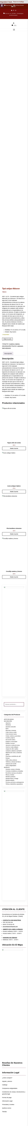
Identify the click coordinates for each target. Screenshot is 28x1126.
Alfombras (8, 724)
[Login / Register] (14, 23)
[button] (2, 5)
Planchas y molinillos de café (13, 756)
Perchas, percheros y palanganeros (15, 782)
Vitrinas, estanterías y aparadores (14, 784)
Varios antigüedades (11, 765)
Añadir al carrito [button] (14, 448)
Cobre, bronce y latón (11, 732)
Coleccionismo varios (11, 734)
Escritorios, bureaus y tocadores (14, 773)
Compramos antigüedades (9, 1088)
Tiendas (4, 1111)
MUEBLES (7, 767)
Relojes (8, 758)
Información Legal (7, 1101)
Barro (7, 728)
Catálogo (4, 1085)
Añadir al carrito (7, 339)
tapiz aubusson (6, 348)
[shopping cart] (13, 25)
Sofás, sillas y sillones (11, 760)
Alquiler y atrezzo (7, 1081)
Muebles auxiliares (10, 776)
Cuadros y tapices (14, 344)
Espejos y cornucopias (11, 741)
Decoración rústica (10, 739)
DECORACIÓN (6, 346)
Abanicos (8, 723)
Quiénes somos (6, 1108)
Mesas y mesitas (10, 774)
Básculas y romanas (11, 730)
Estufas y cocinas (10, 743)
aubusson (20, 346)
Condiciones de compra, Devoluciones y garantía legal (13, 1093)
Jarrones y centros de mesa (13, 745)
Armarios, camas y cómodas (13, 769)
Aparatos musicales (11, 726)
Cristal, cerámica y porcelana (13, 736)
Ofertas (7, 754)
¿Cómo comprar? (7, 1078)
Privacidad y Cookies (8, 1104)
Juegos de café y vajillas (12, 749)
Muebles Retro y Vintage (12, 778)
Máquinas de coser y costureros (14, 752)
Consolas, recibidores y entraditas (14, 771)
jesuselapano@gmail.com (10, 926)
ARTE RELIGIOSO (9, 719)
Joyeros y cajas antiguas (12, 747)
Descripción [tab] (8, 353)
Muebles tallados (10, 780)
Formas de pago (7, 1097)
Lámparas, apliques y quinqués (14, 750)
